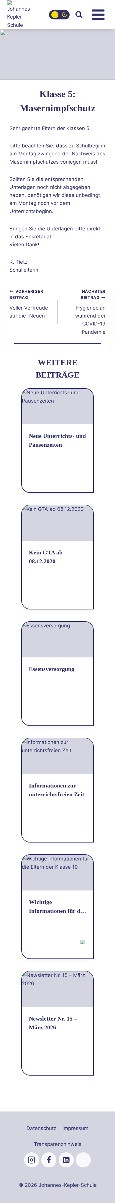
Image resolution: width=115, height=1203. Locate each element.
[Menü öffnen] (98, 15)
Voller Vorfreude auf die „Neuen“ (28, 304)
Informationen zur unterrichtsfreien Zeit (56, 789)
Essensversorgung (51, 669)
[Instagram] (31, 1159)
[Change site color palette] (59, 14)
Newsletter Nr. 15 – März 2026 (53, 1023)
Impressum (75, 1128)
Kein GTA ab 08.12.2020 (46, 556)
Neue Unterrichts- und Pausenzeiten (57, 440)
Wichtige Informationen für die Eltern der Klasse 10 (57, 907)
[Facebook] (48, 1159)
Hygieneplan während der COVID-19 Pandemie (90, 312)
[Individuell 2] (83, 1159)
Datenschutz (41, 1128)
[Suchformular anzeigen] (79, 14)
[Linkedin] (66, 1159)
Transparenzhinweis (57, 1144)
